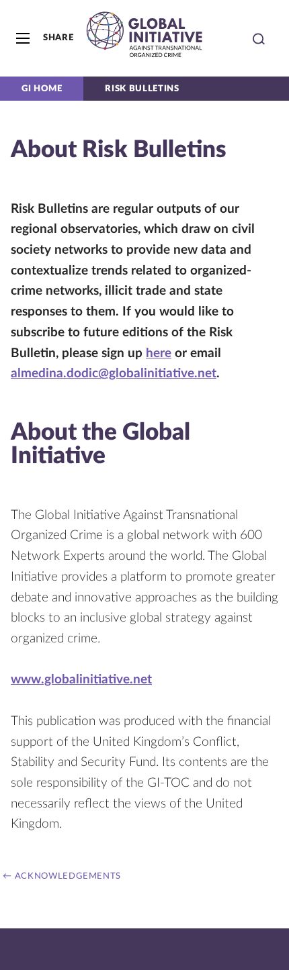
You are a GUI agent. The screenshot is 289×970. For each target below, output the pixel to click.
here (158, 353)
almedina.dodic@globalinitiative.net (113, 373)
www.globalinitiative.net (81, 679)
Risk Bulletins (142, 89)
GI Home (42, 89)
